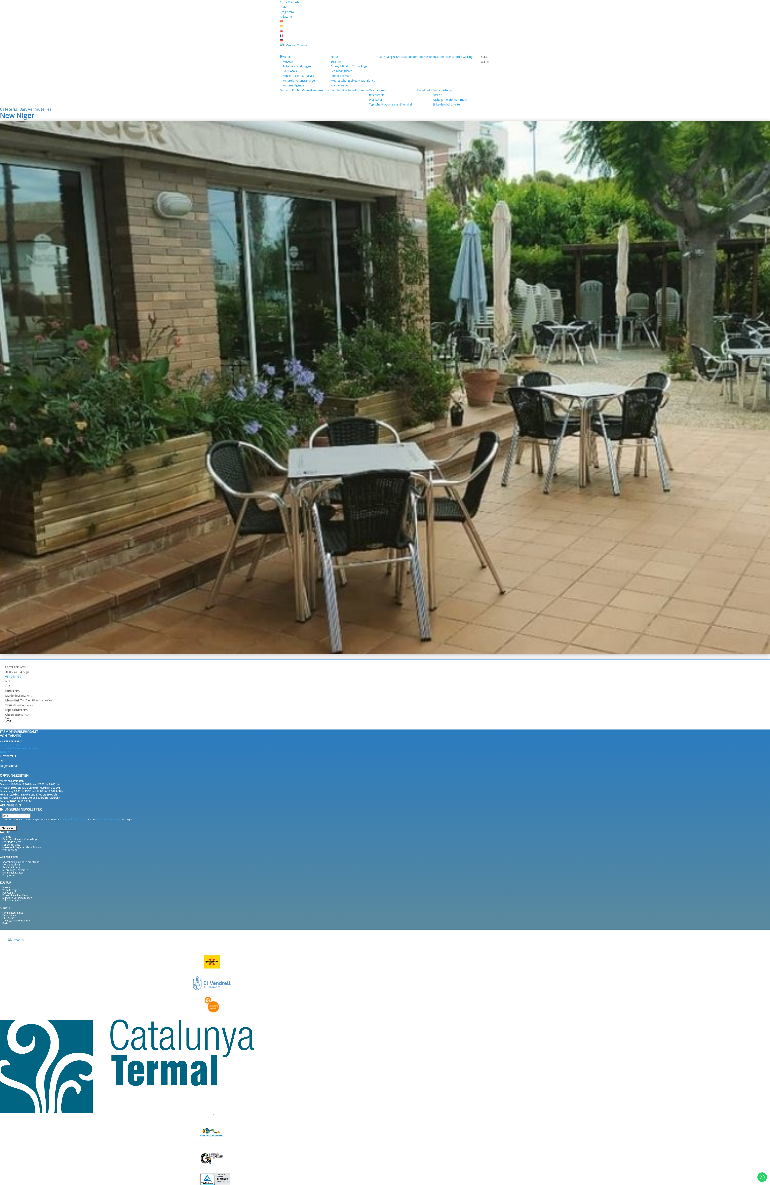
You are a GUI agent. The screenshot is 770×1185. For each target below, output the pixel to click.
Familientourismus (12, 912)
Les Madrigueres (341, 71)
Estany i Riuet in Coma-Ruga (349, 66)
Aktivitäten (404, 57)
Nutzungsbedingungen (108, 819)
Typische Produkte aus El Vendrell (390, 104)
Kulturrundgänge (293, 85)
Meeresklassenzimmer (316, 90)
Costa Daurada (289, 2)
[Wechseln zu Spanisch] (281, 26)
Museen (288, 61)
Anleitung (286, 16)
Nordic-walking (462, 57)
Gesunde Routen (290, 90)
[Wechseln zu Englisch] (281, 31)
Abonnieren (8, 828)
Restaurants (377, 95)
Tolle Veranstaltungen (297, 66)
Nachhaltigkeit (388, 57)
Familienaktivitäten (343, 90)
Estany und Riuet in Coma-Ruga (19, 839)
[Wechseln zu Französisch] (281, 36)
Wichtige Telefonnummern (450, 99)
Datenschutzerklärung (74, 819)
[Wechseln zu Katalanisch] (281, 21)
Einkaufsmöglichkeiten (447, 104)
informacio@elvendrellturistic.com (19, 748)
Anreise (437, 95)
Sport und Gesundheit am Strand (432, 57)
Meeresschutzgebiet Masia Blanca (353, 80)
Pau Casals (290, 71)
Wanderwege (339, 85)
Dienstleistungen (443, 90)
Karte (283, 7)
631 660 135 (13, 676)
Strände (336, 61)
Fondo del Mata (341, 76)
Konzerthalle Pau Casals (298, 76)
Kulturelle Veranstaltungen (299, 80)
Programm (287, 12)
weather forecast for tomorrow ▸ (31, 771)
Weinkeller (375, 99)
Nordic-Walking (11, 864)
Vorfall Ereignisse (12, 890)
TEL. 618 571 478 (9, 745)
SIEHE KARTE (7, 751)
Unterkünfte (425, 90)
